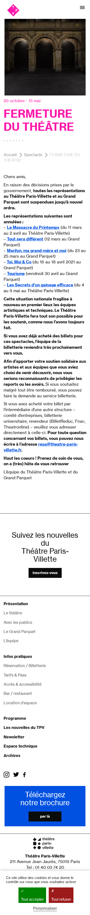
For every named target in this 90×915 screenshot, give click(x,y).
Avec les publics (18, 622)
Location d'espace (20, 702)
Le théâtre (13, 612)
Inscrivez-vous (45, 572)
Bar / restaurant (18, 693)
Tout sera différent (25, 238)
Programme (15, 718)
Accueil (10, 154)
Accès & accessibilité (23, 684)
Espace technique (20, 746)
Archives (12, 755)
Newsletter (14, 736)
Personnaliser (45, 908)
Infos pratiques (18, 656)
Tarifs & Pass (15, 675)
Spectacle (33, 154)
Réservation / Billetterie (25, 665)
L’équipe (11, 640)
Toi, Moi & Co (19, 261)
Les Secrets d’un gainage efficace (40, 284)
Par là (45, 816)
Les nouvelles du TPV (24, 727)
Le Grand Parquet (20, 631)
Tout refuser (61, 899)
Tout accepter (32, 899)
